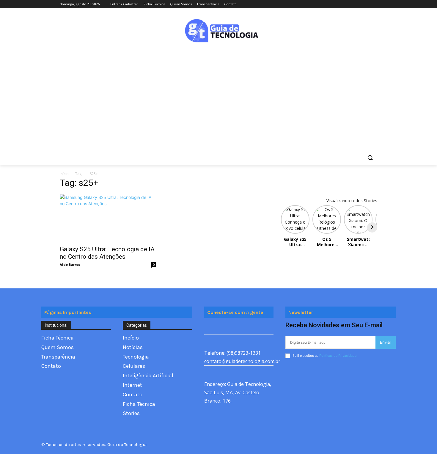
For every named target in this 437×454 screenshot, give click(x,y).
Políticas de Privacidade (337, 356)
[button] (370, 157)
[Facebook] (340, 4)
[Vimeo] (365, 4)
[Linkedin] (249, 327)
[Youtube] (373, 4)
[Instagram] (349, 4)
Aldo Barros (70, 264)
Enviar (385, 342)
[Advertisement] (218, 91)
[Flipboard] (223, 327)
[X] (357, 4)
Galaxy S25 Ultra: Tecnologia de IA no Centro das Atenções (107, 253)
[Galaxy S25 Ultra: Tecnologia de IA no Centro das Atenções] (108, 218)
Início (64, 173)
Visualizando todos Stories (351, 200)
